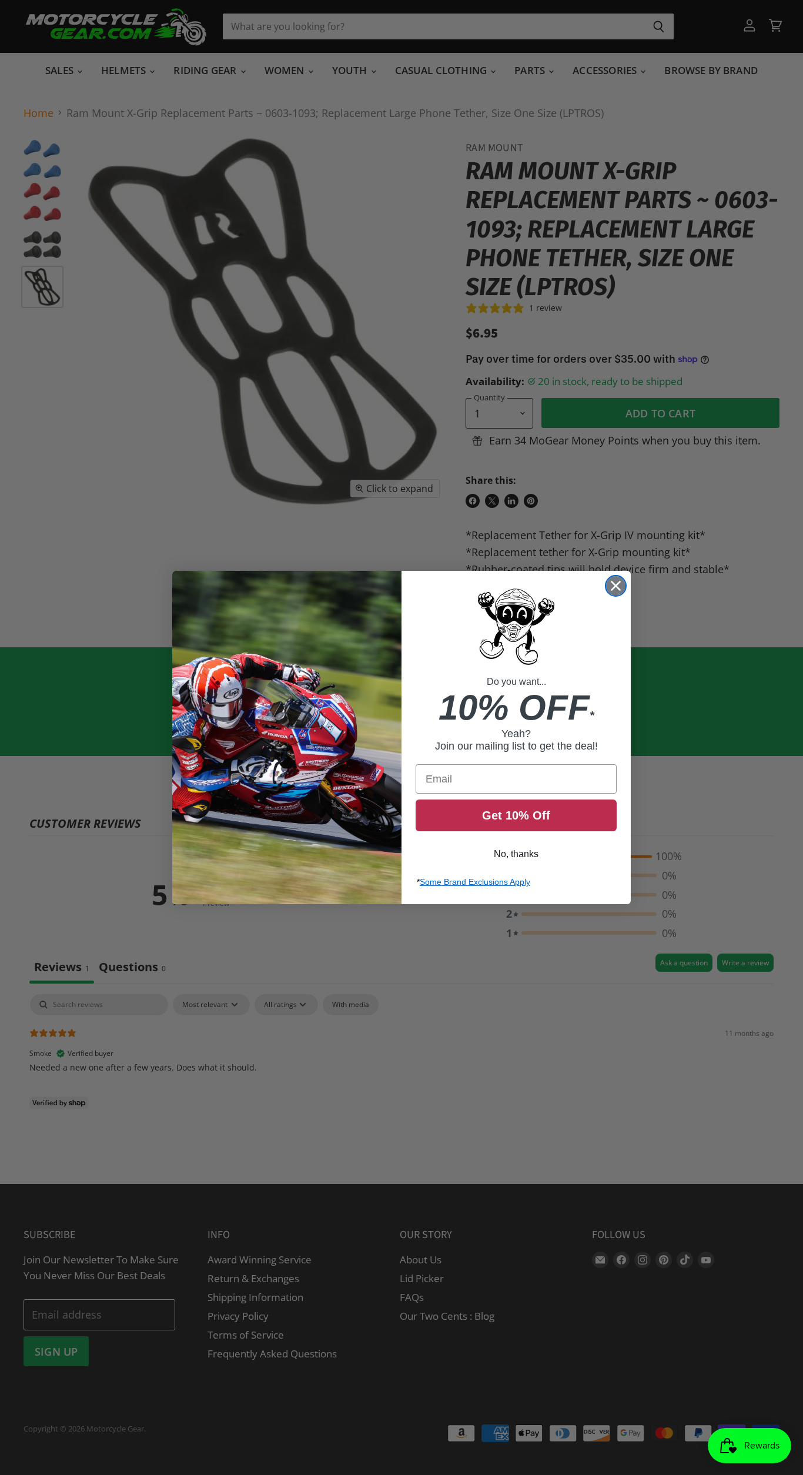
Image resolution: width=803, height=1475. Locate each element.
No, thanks (516, 854)
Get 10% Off (516, 815)
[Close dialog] (615, 586)
